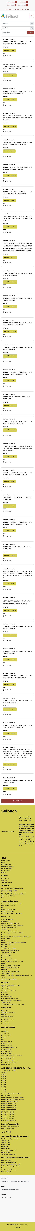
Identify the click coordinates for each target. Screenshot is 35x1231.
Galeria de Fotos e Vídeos (8, 1012)
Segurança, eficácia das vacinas (9, 1061)
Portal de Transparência (10, 1124)
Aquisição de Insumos (7, 1034)
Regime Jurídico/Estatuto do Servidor (11, 1000)
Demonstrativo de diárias (8, 906)
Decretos (3, 935)
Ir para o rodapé (22, 5)
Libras (27, 9)
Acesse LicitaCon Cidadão (9, 948)
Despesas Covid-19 (6, 1045)
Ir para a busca (11, 5)
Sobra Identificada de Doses (8, 1063)
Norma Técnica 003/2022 (7, 1115)
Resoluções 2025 (5, 1144)
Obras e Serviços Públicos (8, 896)
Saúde (3, 898)
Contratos (4, 929)
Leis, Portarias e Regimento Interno (10, 1139)
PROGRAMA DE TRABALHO (8, 1120)
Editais (3, 940)
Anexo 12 (3, 1080)
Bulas (2, 1039)
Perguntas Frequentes (7, 1016)
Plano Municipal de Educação (9, 960)
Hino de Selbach (5, 860)
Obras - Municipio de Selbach (9, 952)
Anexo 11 (3, 1078)
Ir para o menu (23, 2)
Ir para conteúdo (11, 2)
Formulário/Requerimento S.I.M (9, 1101)
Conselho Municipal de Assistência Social (12, 925)
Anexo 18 (3, 1086)
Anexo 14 (3, 1084)
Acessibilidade (10, 9)
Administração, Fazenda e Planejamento (12, 888)
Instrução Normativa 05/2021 (8, 1103)
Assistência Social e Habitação (9, 890)
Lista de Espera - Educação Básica (10, 950)
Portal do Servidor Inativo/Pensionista (11, 913)
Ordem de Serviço (6, 954)
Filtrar (30, 32)
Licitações (4, 946)
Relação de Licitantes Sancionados (10, 965)
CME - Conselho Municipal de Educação (15, 1136)
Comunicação (6, 1008)
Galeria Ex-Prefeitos (6, 882)
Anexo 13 (3, 1082)
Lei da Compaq (5, 994)
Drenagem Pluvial (6, 1172)
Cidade (3, 858)
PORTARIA (11, 99)
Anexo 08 (3, 1072)
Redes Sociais (5, 1022)
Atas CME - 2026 (5, 1142)
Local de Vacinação (6, 1053)
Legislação (5, 982)
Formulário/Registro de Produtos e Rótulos (12, 1099)
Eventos (3, 872)
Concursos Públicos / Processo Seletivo (11, 904)
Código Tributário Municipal (8, 991)
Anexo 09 (3, 1074)
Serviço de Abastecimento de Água (10, 1164)
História (3, 862)
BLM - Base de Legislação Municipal (10, 985)
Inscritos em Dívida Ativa (7, 944)
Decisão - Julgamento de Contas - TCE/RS (12, 933)
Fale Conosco (5, 1010)
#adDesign (17, 1227)
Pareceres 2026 (5, 1152)
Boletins (3, 1038)
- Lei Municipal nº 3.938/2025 (8, 1070)
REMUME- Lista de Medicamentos (10, 967)
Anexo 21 (3, 1090)
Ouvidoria (3, 1018)
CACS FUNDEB (6, 1132)
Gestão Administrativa (9, 901)
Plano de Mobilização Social (8, 1162)
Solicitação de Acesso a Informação (10, 1127)
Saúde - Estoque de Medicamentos (10, 971)
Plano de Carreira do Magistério (9, 998)
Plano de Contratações (7, 958)
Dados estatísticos (6, 864)
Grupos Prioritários (6, 1049)
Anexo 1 (10, 50)
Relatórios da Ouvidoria (7, 1020)
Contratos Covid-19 (6, 1041)
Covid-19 (4, 1031)
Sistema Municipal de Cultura (9, 979)
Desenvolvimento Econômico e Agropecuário (13, 892)
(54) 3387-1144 (7, 1198)
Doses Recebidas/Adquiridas (9, 1047)
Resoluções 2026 (5, 1148)
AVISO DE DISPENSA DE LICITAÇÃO (10, 923)
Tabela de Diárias (5, 1002)
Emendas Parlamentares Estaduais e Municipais (13, 942)
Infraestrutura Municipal (7, 866)
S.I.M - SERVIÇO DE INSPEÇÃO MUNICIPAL (16, 1068)
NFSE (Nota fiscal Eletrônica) (8, 909)
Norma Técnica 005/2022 (7, 1119)
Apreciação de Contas (7, 919)
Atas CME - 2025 (5, 1141)
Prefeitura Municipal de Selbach (10, 16)
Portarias (3, 963)
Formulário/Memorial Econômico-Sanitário (12, 1097)
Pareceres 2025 (5, 1146)
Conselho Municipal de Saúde (9, 927)
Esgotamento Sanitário (7, 1168)
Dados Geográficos (6, 868)
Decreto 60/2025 (5, 1095)
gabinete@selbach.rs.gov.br (11, 1189)
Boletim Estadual (5, 1036)
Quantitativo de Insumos (7, 1057)
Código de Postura (6, 989)
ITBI (2, 907)
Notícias (3, 1014)
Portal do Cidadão (8, 1027)
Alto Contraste (20, 9)
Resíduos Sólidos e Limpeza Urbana (10, 1166)
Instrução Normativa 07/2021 (8, 1107)
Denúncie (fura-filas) (6, 1043)
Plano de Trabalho (6, 1160)
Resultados (18, 801)
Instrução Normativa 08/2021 (8, 1109)
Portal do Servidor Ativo (7, 911)
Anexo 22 (3, 1092)
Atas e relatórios (5, 921)
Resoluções (4, 969)
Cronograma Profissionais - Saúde (10, 931)
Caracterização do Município (8, 1170)
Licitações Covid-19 (6, 1051)
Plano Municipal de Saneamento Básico (15, 1157)
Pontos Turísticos (5, 870)
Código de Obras (5, 987)
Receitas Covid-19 (6, 1059)
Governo (4, 875)
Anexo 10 (3, 1076)
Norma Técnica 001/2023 (7, 1111)
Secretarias (5, 885)
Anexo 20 (3, 1088)
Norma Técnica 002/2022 (7, 1113)
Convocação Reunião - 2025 (8, 1150)
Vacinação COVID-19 (6, 1064)
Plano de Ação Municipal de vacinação (11, 1055)
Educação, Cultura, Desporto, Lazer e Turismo (13, 894)
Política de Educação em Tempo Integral (12, 962)
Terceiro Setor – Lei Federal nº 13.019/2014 (12, 1004)
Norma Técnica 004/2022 (7, 1117)
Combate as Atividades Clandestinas (11, 1094)
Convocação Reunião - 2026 (8, 1154)
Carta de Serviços (5, 1024)
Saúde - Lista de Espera (7, 973)
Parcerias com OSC (6, 956)
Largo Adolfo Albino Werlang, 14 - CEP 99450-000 (16, 1181)
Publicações (5, 917)
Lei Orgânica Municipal (7, 996)
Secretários (4, 880)
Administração (5, 878)
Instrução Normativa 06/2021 (8, 1105)
